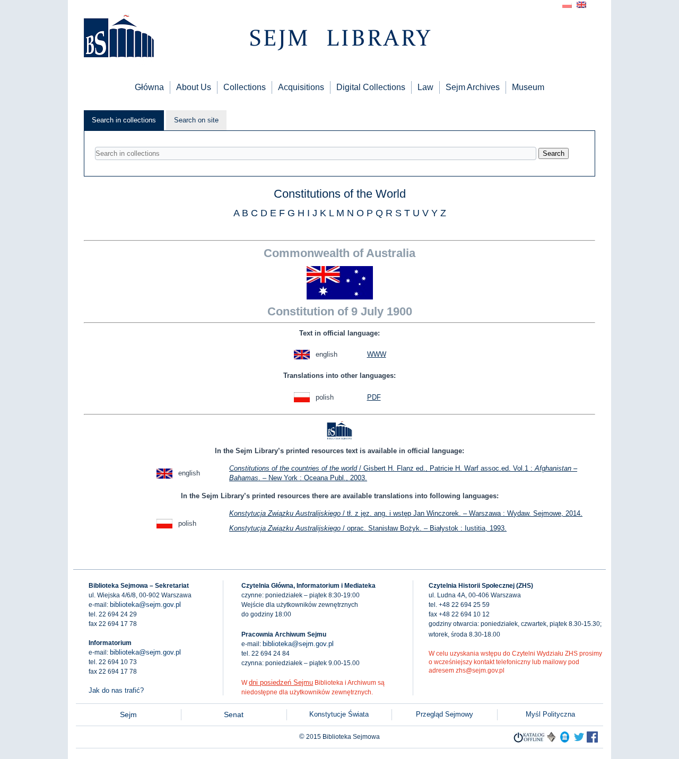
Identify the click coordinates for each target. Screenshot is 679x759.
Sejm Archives (473, 87)
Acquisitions (301, 87)
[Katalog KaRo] (551, 740)
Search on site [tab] (196, 120)
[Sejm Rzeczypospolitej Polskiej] (592, 740)
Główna (149, 87)
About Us (193, 87)
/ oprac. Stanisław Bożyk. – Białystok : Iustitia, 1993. (368, 528)
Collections (244, 87)
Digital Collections (370, 87)
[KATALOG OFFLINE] (529, 740)
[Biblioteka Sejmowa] (118, 37)
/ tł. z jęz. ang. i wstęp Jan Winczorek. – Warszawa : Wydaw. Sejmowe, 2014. (405, 513)
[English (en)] (581, 4)
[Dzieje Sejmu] (579, 740)
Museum (528, 87)
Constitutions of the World (340, 193)
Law (425, 87)
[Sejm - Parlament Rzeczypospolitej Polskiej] (564, 740)
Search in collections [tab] (124, 120)
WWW (376, 354)
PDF (374, 397)
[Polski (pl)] (567, 4)
